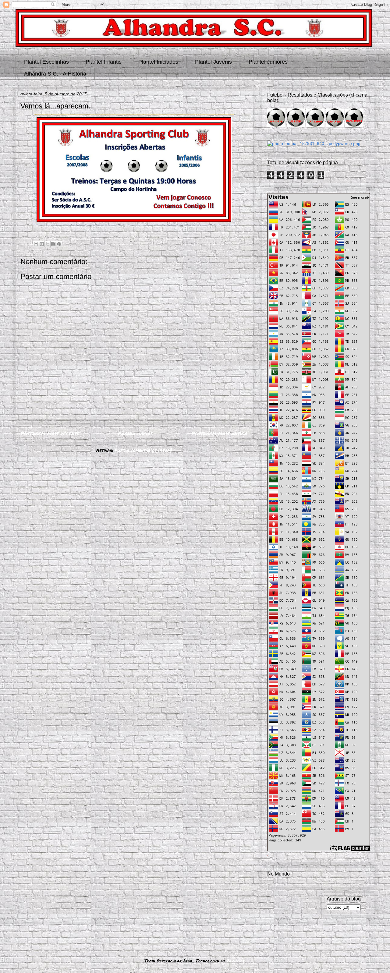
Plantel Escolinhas (46, 62)
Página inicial (135, 433)
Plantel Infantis (104, 62)
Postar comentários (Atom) (143, 450)
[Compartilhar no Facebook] (53, 244)
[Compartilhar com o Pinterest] (59, 244)
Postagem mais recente (50, 433)
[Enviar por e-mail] (36, 244)
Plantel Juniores (268, 62)
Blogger (236, 960)
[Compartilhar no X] (47, 244)
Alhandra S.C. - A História (55, 74)
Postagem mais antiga (219, 433)
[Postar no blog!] (42, 244)
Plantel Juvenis (213, 62)
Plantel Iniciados (158, 62)
